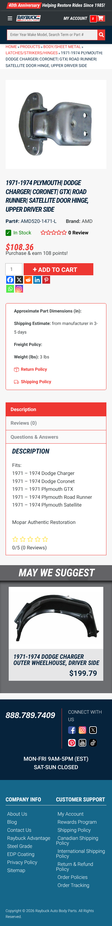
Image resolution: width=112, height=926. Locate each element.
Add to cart (57, 269)
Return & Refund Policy (74, 866)
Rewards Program (77, 822)
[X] (19, 280)
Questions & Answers (34, 437)
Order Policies (73, 877)
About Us (17, 814)
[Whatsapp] (10, 289)
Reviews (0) (24, 423)
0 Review (78, 233)
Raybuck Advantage (28, 838)
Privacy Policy (22, 862)
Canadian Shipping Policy (77, 840)
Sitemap (16, 870)
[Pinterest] (46, 280)
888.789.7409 (30, 715)
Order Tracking (73, 885)
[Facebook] (10, 280)
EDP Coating (21, 854)
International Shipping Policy (80, 853)
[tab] (56, 409)
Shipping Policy (74, 830)
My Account (75, 18)
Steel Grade (19, 846)
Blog (12, 822)
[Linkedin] (37, 280)
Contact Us (19, 830)
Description (23, 409)
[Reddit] (28, 280)
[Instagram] (19, 289)
